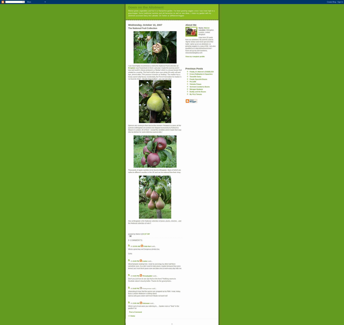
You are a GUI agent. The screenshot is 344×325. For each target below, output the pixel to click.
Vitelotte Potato (195, 84)
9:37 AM (146, 234)
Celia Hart (147, 246)
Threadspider (147, 276)
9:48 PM (136, 288)
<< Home (131, 316)
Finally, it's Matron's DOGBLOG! (202, 72)
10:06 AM (136, 246)
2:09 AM (136, 303)
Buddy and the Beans (198, 92)
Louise (144, 261)
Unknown (146, 303)
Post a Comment (135, 312)
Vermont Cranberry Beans (200, 87)
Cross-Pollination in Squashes (201, 74)
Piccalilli (193, 81)
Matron (206, 28)
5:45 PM (136, 276)
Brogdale (131, 68)
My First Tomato (196, 94)
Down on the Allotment (146, 7)
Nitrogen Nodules (196, 89)
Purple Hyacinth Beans (198, 79)
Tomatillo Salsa (195, 77)
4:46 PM (136, 261)
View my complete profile (195, 56)
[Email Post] (155, 236)
